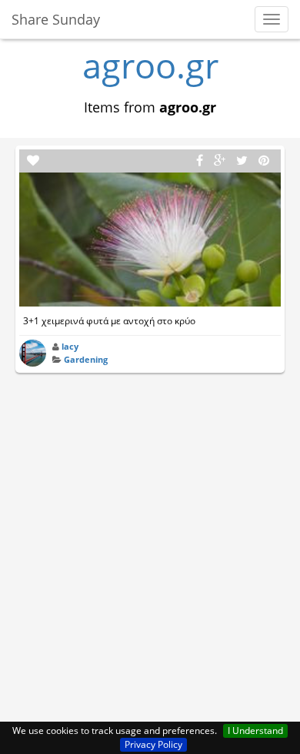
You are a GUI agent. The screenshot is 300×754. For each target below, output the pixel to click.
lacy (70, 346)
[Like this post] (33, 160)
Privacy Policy (153, 744)
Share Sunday (56, 19)
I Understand (255, 730)
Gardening (86, 359)
